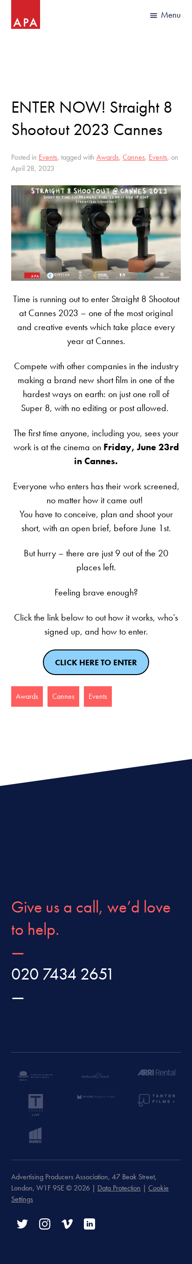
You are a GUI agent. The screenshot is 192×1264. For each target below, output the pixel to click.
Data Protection (119, 1188)
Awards (107, 157)
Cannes (134, 157)
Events (48, 157)
